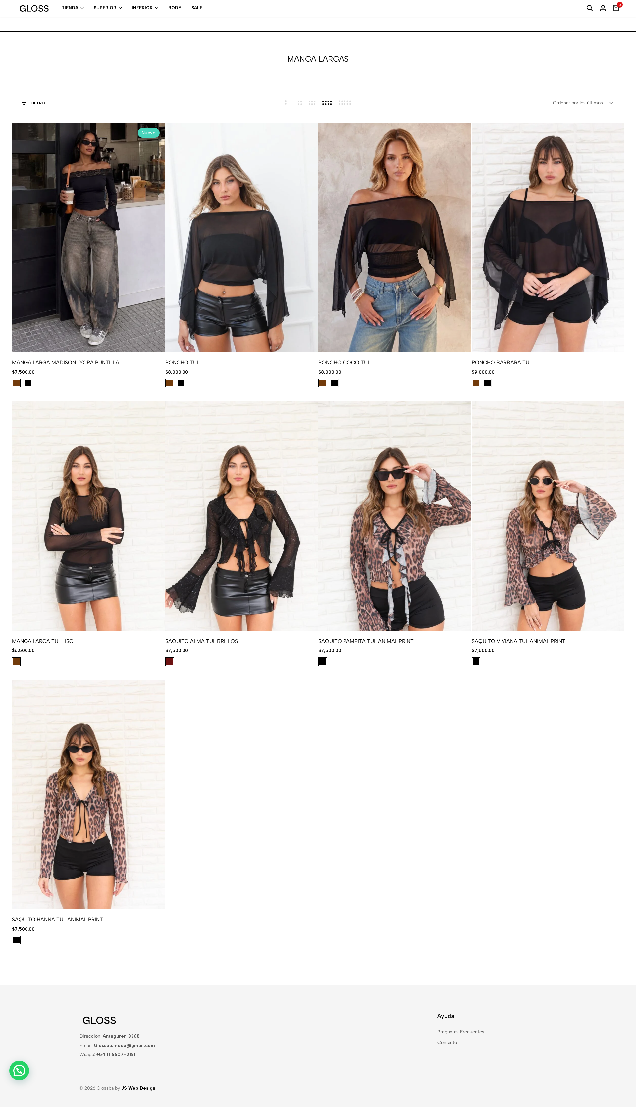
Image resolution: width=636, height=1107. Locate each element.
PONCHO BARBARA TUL (502, 362)
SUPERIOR (105, 7)
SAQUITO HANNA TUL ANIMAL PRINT (57, 919)
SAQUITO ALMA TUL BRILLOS (201, 641)
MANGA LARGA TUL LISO (43, 641)
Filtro (38, 103)
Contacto (447, 1042)
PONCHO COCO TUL (344, 362)
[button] (28, 238)
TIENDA (70, 7)
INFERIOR (142, 7)
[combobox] (583, 103)
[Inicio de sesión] (603, 8)
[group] (88, 238)
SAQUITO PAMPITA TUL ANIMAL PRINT (366, 641)
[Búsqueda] (589, 8)
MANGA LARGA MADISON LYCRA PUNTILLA (65, 362)
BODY (175, 7)
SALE (196, 7)
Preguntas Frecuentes (460, 1032)
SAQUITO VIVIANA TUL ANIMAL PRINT (518, 641)
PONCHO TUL (182, 362)
